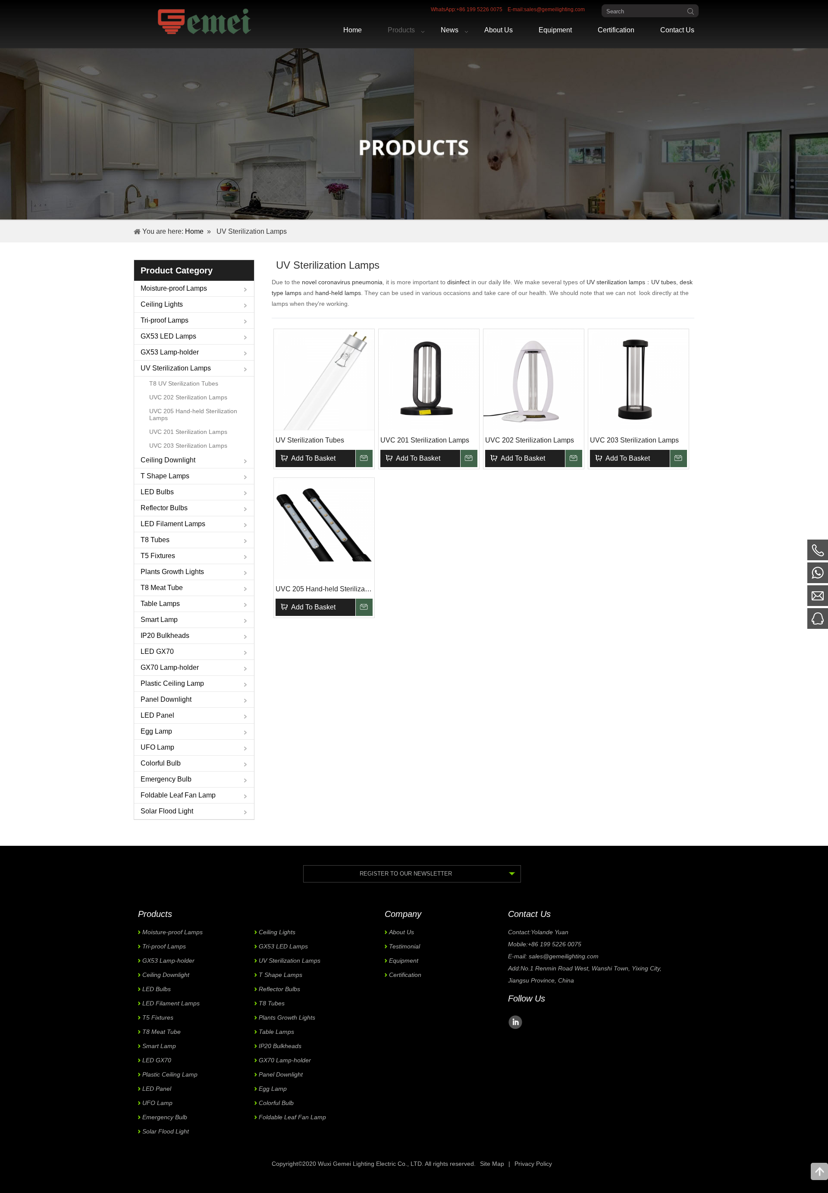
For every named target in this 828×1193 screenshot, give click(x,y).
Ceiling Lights (162, 304)
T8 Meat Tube (162, 587)
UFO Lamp (157, 747)
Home (194, 231)
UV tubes (663, 282)
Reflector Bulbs (164, 508)
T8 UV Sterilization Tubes (183, 383)
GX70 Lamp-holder (170, 667)
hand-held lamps (338, 292)
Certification (405, 974)
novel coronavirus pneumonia (342, 282)
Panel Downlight (166, 699)
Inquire (364, 458)
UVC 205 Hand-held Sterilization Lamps (193, 414)
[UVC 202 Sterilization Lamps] (534, 428)
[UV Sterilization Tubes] (324, 428)
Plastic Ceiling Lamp (172, 683)
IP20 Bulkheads (165, 635)
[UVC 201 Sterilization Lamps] (429, 428)
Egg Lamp (156, 731)
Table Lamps (160, 603)
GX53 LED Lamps (168, 336)
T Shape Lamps (165, 476)
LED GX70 (157, 651)
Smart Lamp (159, 619)
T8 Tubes (155, 539)
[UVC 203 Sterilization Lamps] (639, 428)
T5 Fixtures (158, 555)
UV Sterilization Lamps (176, 368)
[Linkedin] (515, 1022)
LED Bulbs (157, 492)
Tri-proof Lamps (164, 320)
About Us (401, 932)
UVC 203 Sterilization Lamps (188, 445)
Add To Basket (313, 458)
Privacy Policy (533, 1163)
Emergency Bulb (166, 779)
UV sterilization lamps (615, 282)
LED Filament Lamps (173, 523)
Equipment (403, 960)
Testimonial (404, 946)
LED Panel (157, 715)
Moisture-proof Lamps (174, 288)
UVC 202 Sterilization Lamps (188, 397)
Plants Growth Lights (172, 571)
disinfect (458, 282)
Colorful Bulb (161, 763)
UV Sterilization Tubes (310, 440)
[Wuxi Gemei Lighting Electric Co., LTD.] (204, 32)
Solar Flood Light (167, 811)
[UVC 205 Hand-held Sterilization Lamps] (324, 577)
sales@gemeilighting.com (554, 9)
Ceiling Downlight (168, 460)
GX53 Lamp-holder (170, 352)
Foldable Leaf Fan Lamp (178, 795)
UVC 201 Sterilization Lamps (188, 431)
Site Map (492, 1163)
